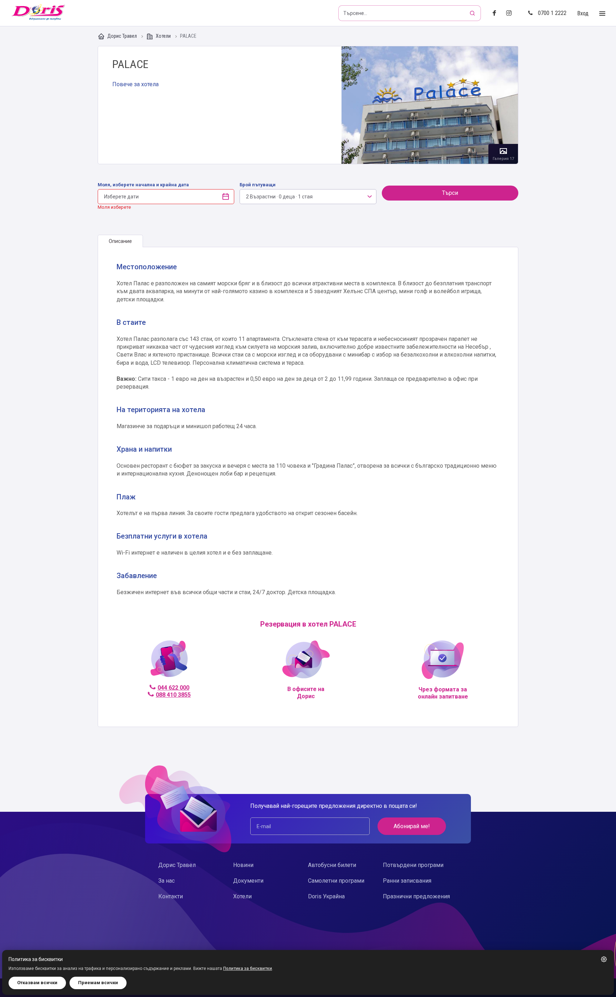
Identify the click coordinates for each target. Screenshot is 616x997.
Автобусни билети (332, 865)
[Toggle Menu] (602, 13)
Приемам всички (98, 982)
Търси (450, 192)
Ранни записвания (407, 880)
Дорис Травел (122, 36)
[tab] (120, 241)
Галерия (430, 105)
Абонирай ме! (412, 826)
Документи (248, 880)
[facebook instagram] (511, 13)
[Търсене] (473, 13)
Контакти (170, 896)
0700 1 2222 (552, 13)
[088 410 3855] (169, 662)
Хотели (163, 36)
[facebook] (496, 13)
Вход (583, 13)
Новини (243, 865)
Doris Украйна (326, 896)
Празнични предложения (416, 896)
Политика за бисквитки (247, 968)
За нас (166, 880)
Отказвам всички (37, 982)
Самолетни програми (336, 880)
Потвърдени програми (413, 865)
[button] (603, 959)
